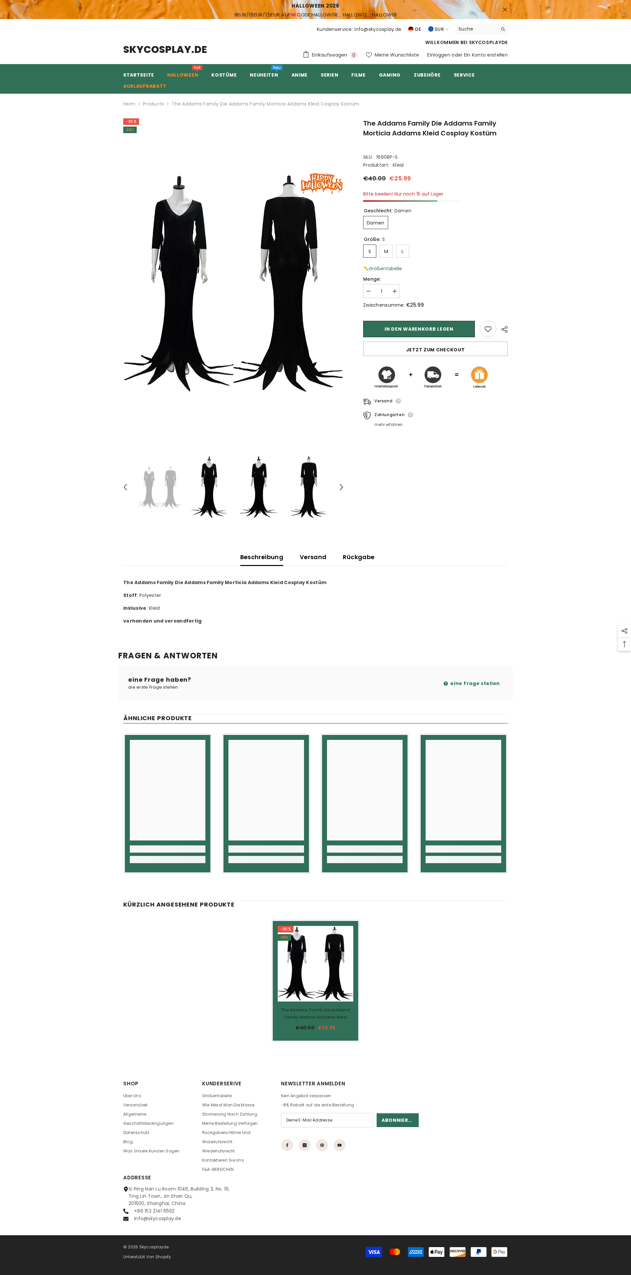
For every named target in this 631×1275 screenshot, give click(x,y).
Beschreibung (261, 557)
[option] (233, 283)
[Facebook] (287, 1145)
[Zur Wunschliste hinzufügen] (488, 329)
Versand (313, 557)
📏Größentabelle (382, 268)
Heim (129, 104)
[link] (167, 849)
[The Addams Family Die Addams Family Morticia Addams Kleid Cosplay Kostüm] (315, 964)
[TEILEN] (502, 329)
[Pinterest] (322, 1145)
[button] (125, 487)
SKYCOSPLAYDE (488, 42)
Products (153, 104)
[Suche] (481, 29)
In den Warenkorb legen (419, 329)
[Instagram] (304, 1145)
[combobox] (476, 29)
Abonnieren (398, 1120)
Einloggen (438, 55)
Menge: (372, 279)
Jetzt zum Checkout (435, 349)
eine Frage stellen (474, 683)
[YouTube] (339, 1145)
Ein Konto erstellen (486, 55)
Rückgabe (358, 557)
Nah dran (505, 9)
